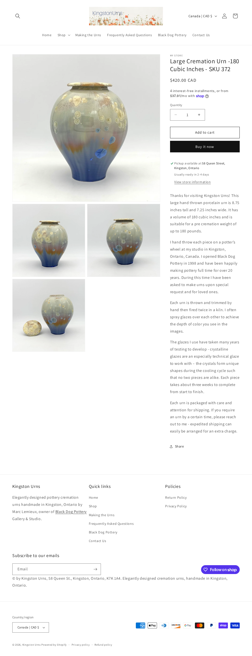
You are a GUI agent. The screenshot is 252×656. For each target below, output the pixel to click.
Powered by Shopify (54, 644)
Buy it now (204, 146)
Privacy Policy (176, 506)
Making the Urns (102, 515)
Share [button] (179, 446)
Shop (93, 506)
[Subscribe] (95, 569)
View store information (192, 182)
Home (93, 497)
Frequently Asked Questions (111, 523)
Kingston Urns (31, 644)
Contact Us (97, 541)
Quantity (176, 105)
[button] (17, 16)
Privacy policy (81, 644)
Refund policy (103, 644)
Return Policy (176, 497)
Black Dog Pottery (71, 511)
